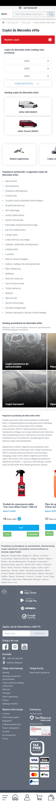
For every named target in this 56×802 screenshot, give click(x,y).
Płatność (6, 689)
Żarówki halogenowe (15, 308)
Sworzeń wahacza (14, 278)
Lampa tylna (11, 235)
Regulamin (7, 720)
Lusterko (9, 254)
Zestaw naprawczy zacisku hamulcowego (25, 312)
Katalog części (13, 22)
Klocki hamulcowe (14, 220)
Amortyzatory (12, 186)
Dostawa (6, 693)
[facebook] (5, 647)
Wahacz (9, 293)
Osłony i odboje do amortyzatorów (22, 264)
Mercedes (26, 22)
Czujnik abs (11, 195)
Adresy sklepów (14, 662)
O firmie (6, 713)
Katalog (5, 672)
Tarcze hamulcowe (14, 283)
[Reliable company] (39, 731)
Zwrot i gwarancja (10, 696)
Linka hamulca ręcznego (17, 239)
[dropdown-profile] (27, 797)
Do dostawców (9, 735)
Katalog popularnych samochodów (11, 677)
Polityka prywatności (11, 724)
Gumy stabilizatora (14, 215)
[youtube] (24, 647)
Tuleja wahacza (13, 288)
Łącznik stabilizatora (15, 230)
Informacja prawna (10, 717)
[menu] (5, 797)
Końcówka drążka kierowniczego (21, 225)
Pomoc (5, 700)
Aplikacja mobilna (10, 703)
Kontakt (6, 731)
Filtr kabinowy (12, 210)
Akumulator (11, 181)
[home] (3, 22)
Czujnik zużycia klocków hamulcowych (24, 200)
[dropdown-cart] (39, 797)
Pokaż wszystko (24, 83)
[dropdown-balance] (51, 797)
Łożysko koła (11, 249)
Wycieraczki (11, 298)
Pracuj (5, 738)
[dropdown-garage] (15, 797)
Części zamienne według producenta (13, 684)
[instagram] (15, 647)
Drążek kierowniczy (14, 205)
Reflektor (9, 273)
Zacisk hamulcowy (14, 303)
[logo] (6, 14)
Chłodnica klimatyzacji (16, 191)
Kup (21, 527)
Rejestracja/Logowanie (40, 672)
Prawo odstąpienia (10, 728)
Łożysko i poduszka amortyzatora (21, 244)
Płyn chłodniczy (13, 269)
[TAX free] (39, 748)
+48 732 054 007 (15, 658)
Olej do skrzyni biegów (16, 259)
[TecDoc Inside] (39, 718)
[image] (21, 484)
